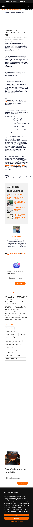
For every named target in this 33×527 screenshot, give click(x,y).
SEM (7, 359)
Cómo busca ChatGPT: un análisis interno (14, 312)
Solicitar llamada (12, 1)
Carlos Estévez (14, 39)
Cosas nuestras (11, 331)
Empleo (22, 334)
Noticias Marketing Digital (16, 9)
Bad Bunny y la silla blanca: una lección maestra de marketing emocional (16, 317)
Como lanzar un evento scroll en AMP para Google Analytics (19, 196)
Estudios (9, 338)
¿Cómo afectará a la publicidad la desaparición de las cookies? (19, 216)
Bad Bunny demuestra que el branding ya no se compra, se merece (15, 307)
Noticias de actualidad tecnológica (14, 351)
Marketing (9, 347)
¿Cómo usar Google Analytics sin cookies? (19, 209)
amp (10, 253)
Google (8, 341)
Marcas (18, 344)
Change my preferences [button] (16, 521)
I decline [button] (16, 518)
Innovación (10, 344)
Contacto (23, 1)
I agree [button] (16, 515)
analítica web (16, 253)
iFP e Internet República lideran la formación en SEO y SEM (16, 296)
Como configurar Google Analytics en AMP (19, 202)
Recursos (19, 355)
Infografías (17, 341)
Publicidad (9, 355)
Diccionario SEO (12, 334)
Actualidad (10, 328)
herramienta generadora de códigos (15, 165)
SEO (22, 9)
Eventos (17, 338)
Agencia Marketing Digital (6, 9)
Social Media (20, 359)
